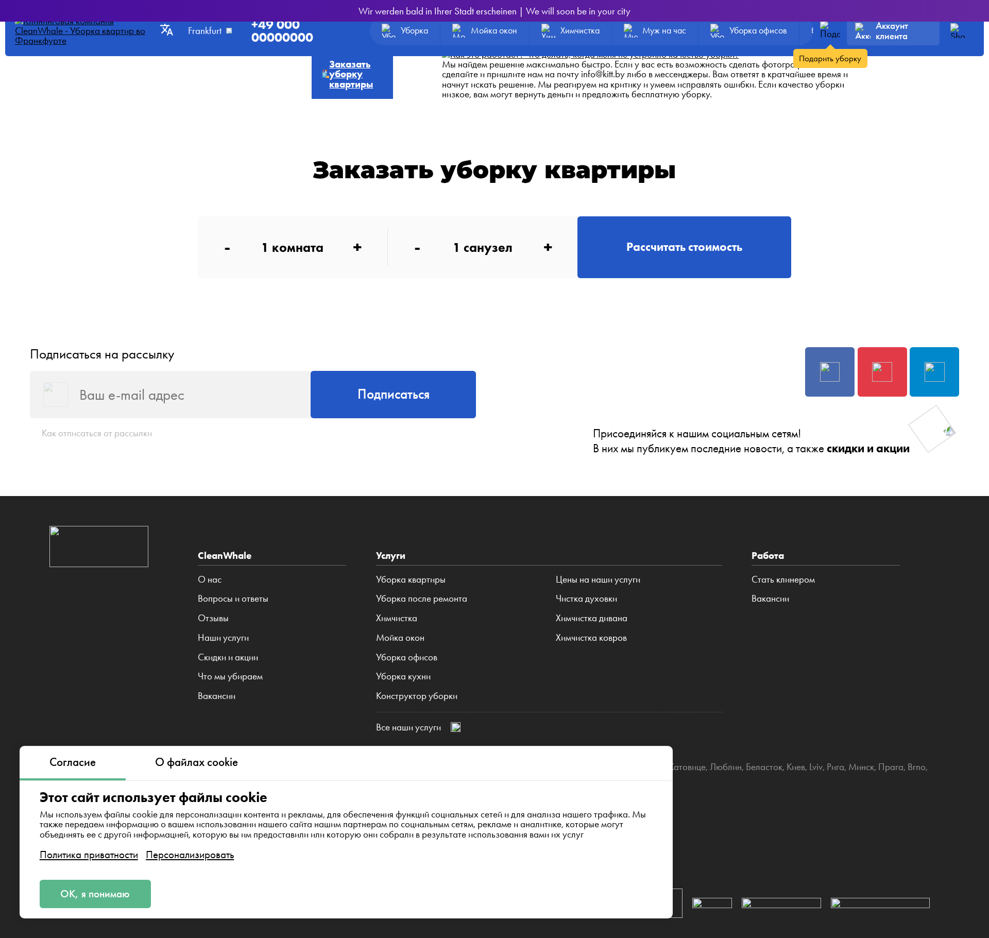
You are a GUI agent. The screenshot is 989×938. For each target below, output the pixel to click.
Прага (890, 767)
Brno (917, 767)
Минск (861, 767)
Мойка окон (400, 637)
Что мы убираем (230, 676)
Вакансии (216, 696)
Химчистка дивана (591, 618)
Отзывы (213, 618)
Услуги (390, 555)
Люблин (726, 767)
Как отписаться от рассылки (97, 433)
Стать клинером (783, 579)
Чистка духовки (586, 598)
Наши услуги (223, 637)
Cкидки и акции (228, 657)
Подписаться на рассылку (102, 354)
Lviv (816, 767)
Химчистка (396, 618)
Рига (835, 767)
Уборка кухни (403, 676)
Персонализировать (190, 854)
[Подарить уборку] (830, 30)
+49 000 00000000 (282, 31)
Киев (796, 767)
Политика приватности (89, 854)
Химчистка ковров (591, 637)
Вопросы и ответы (233, 598)
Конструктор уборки (416, 696)
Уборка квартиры (411, 579)
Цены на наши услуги (598, 579)
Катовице (687, 767)
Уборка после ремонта (421, 598)
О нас (209, 579)
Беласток (764, 767)
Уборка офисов (406, 657)
